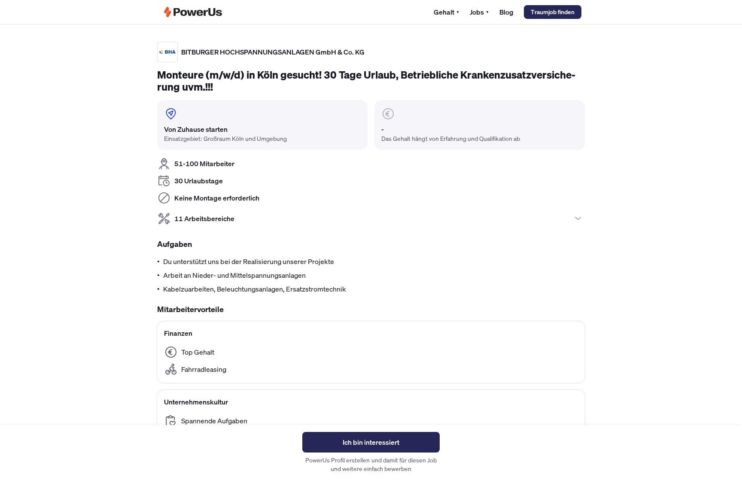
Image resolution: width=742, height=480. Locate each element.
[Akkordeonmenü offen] (578, 218)
